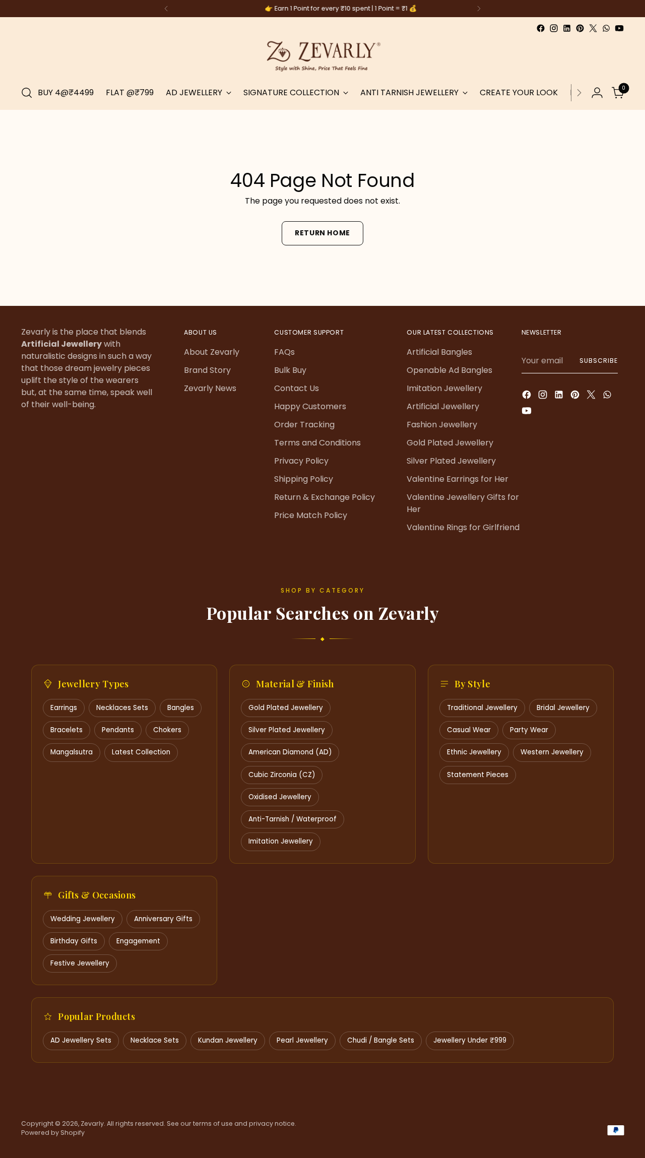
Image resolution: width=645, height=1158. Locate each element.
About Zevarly (211, 352)
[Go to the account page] (597, 93)
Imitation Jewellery (444, 388)
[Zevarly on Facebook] (540, 28)
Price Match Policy (310, 515)
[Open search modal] (27, 93)
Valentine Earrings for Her (457, 479)
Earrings (63, 708)
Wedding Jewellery (82, 919)
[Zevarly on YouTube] (619, 28)
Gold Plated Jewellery (450, 442)
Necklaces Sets (122, 708)
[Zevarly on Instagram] (553, 28)
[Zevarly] (322, 55)
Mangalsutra (71, 752)
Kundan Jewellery (227, 1040)
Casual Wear (469, 730)
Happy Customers (310, 406)
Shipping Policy (303, 479)
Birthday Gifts (73, 941)
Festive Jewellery (79, 963)
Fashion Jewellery (442, 424)
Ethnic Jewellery (474, 752)
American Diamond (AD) (290, 752)
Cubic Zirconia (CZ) (281, 775)
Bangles (180, 708)
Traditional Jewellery (482, 708)
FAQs (284, 352)
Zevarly (92, 1123)
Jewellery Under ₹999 (469, 1040)
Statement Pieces (477, 775)
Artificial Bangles (439, 352)
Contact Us (296, 388)
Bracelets (66, 730)
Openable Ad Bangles (449, 370)
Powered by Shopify (53, 1132)
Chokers (167, 730)
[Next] (479, 8)
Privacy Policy (301, 461)
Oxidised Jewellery (279, 797)
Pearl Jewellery (302, 1040)
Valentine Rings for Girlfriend (463, 527)
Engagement (138, 941)
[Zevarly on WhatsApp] (606, 28)
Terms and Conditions (317, 442)
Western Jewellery (552, 752)
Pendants (118, 730)
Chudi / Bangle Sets (380, 1040)
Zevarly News (210, 388)
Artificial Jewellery (443, 406)
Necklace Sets (155, 1040)
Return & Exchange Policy (324, 497)
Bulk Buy (290, 370)
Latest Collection (141, 752)
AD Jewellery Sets (80, 1040)
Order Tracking (304, 424)
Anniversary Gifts (163, 919)
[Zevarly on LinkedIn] (566, 28)
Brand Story (207, 370)
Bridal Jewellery (563, 708)
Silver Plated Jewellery (451, 461)
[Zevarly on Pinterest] (580, 28)
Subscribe (598, 360)
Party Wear (529, 730)
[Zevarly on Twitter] (593, 28)
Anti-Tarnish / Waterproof (292, 819)
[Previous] (166, 8)
